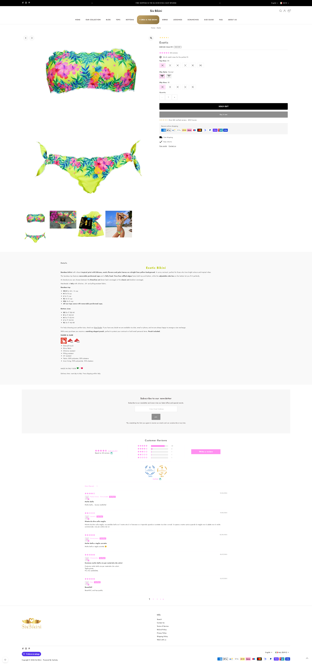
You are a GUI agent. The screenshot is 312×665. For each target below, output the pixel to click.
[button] (164, 53)
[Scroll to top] (307, 658)
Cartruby (55, 660)
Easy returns (167, 142)
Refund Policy (162, 629)
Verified (155, 479)
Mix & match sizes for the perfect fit (175, 57)
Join (156, 417)
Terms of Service (163, 626)
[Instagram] (25, 3)
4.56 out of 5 (112, 451)
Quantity (162, 92)
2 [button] (153, 599)
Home (77, 20)
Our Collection (93, 20)
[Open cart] (289, 11)
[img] (90, 493)
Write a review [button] (206, 451)
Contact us (172, 146)
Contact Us (160, 623)
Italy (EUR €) (282, 652)
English (273, 3)
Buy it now (223, 114)
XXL (200, 65)
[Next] (220, 3)
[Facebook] (23, 3)
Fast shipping (168, 137)
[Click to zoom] (151, 38)
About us (232, 20)
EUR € (285, 3)
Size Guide (209, 20)
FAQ (221, 20)
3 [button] (157, 599)
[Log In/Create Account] (284, 11)
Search (159, 619)
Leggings (177, 20)
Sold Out (223, 106)
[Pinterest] (29, 3)
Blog (108, 20)
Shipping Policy (162, 636)
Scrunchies (193, 20)
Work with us (161, 640)
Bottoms (130, 20)
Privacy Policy (162, 633)
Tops (118, 20)
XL (193, 65)
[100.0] (150, 470)
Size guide (163, 146)
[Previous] (92, 3)
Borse (165, 20)
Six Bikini (156, 11)
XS (162, 65)
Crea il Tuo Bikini (148, 20)
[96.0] (162, 470)
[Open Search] (280, 11)
